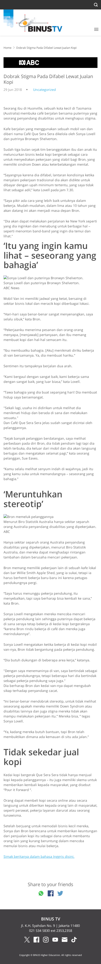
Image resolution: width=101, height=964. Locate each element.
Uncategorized (44, 89)
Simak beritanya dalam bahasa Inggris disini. (39, 856)
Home (8, 48)
